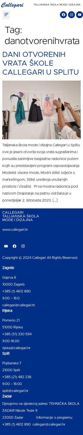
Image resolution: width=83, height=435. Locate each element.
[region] (41, 393)
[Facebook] (63, 14)
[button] (6, 15)
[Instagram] (71, 14)
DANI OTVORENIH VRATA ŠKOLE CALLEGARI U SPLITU (40, 63)
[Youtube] (79, 14)
